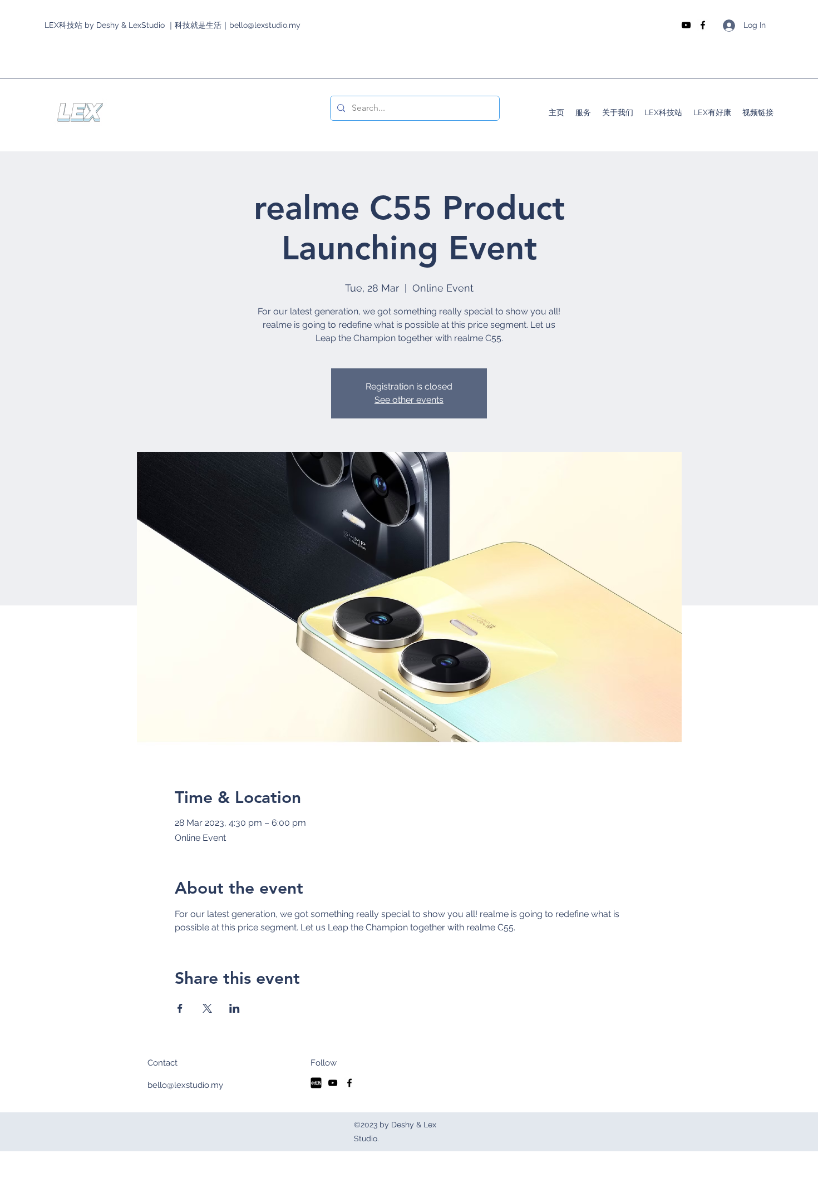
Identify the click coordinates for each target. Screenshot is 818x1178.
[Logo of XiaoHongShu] (316, 1082)
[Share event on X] (207, 1008)
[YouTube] (686, 25)
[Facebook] (702, 25)
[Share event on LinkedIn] (234, 1008)
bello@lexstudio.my (185, 1085)
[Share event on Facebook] (180, 1008)
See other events (409, 400)
